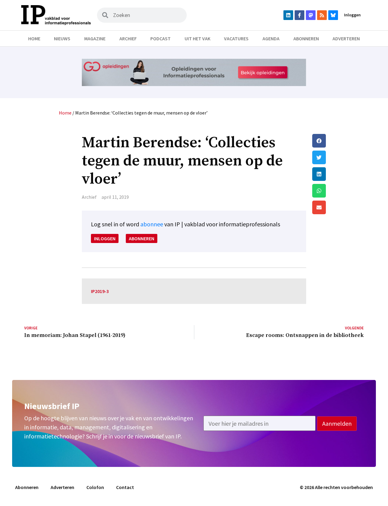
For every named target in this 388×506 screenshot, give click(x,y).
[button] (338, 141)
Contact (125, 487)
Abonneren (306, 38)
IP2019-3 (100, 291)
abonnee (151, 224)
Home (34, 38)
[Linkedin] (288, 15)
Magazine (94, 38)
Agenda (271, 38)
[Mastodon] (311, 15)
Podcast (160, 38)
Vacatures (236, 38)
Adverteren (346, 38)
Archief (128, 38)
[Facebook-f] (299, 15)
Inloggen (352, 15)
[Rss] (322, 15)
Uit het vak (197, 38)
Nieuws (62, 38)
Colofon (95, 487)
